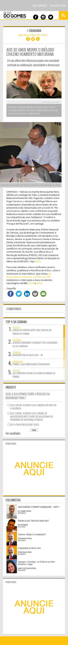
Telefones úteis (58, 5)
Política (16, 327)
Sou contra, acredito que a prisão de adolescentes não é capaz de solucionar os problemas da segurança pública (31, 416)
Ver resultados (13, 433)
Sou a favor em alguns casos (24, 424)
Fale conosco (40, 5)
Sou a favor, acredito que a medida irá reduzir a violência (33, 406)
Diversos (17, 352)
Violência (17, 340)
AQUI (37, 261)
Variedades (17, 361)
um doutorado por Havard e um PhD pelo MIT (28, 275)
